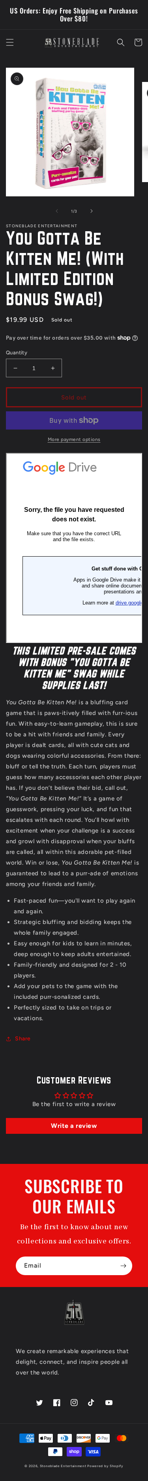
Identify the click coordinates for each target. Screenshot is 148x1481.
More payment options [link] (74, 439)
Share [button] (23, 1038)
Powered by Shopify (105, 1466)
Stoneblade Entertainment (63, 1466)
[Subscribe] (123, 1266)
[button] (10, 42)
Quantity (16, 353)
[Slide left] (57, 211)
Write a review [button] (74, 1125)
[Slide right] (91, 211)
